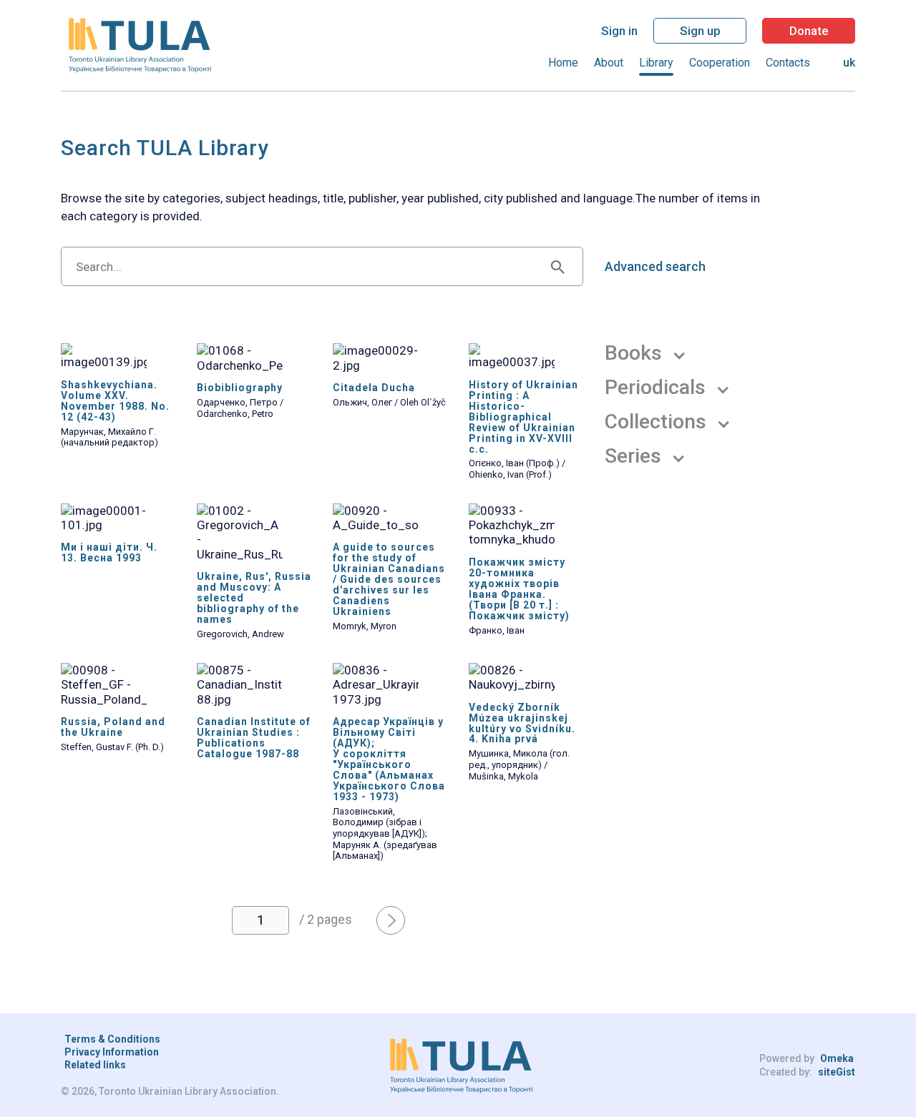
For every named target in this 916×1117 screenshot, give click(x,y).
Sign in (619, 30)
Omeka (837, 1058)
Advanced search (655, 266)
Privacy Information (111, 1052)
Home (563, 62)
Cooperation (719, 62)
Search (557, 266)
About (608, 62)
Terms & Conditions (112, 1039)
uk (849, 62)
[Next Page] (390, 920)
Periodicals (655, 388)
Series (633, 456)
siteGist (836, 1072)
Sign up (700, 31)
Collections (655, 422)
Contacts (788, 62)
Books (633, 353)
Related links (95, 1065)
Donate (809, 31)
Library (656, 62)
